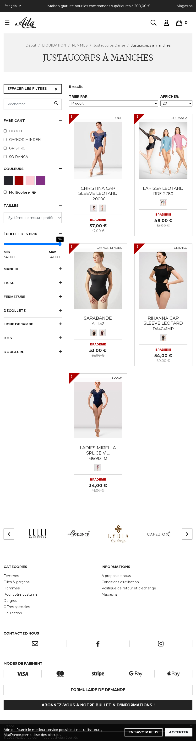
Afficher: (169, 96)
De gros (10, 600)
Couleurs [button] (14, 169)
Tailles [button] (11, 206)
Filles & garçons (16, 582)
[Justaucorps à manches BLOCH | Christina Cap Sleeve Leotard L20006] (98, 148)
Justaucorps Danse (109, 45)
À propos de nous (116, 576)
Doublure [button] (14, 352)
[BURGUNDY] (19, 182)
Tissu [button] (9, 283)
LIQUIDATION (54, 45)
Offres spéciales (17, 607)
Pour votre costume (21, 594)
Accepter (178, 732)
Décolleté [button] (15, 311)
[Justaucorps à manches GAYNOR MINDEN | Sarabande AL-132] (98, 278)
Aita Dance (26, 22)
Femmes (11, 576)
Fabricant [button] (14, 121)
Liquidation (13, 613)
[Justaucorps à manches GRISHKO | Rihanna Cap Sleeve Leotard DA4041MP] (163, 278)
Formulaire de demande (98, 690)
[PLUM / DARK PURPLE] (41, 182)
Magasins (184, 6)
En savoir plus (143, 732)
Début (31, 45)
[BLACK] (9, 182)
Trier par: (78, 96)
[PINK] (30, 182)
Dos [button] (8, 338)
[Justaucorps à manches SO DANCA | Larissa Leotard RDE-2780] (163, 148)
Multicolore (19, 192)
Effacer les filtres (27, 88)
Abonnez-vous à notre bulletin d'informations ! (98, 705)
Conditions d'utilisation (120, 582)
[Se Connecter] (166, 23)
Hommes (12, 588)
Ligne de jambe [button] (18, 324)
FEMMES (80, 45)
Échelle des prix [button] (20, 234)
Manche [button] (11, 269)
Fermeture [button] (14, 297)
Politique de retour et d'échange (129, 588)
